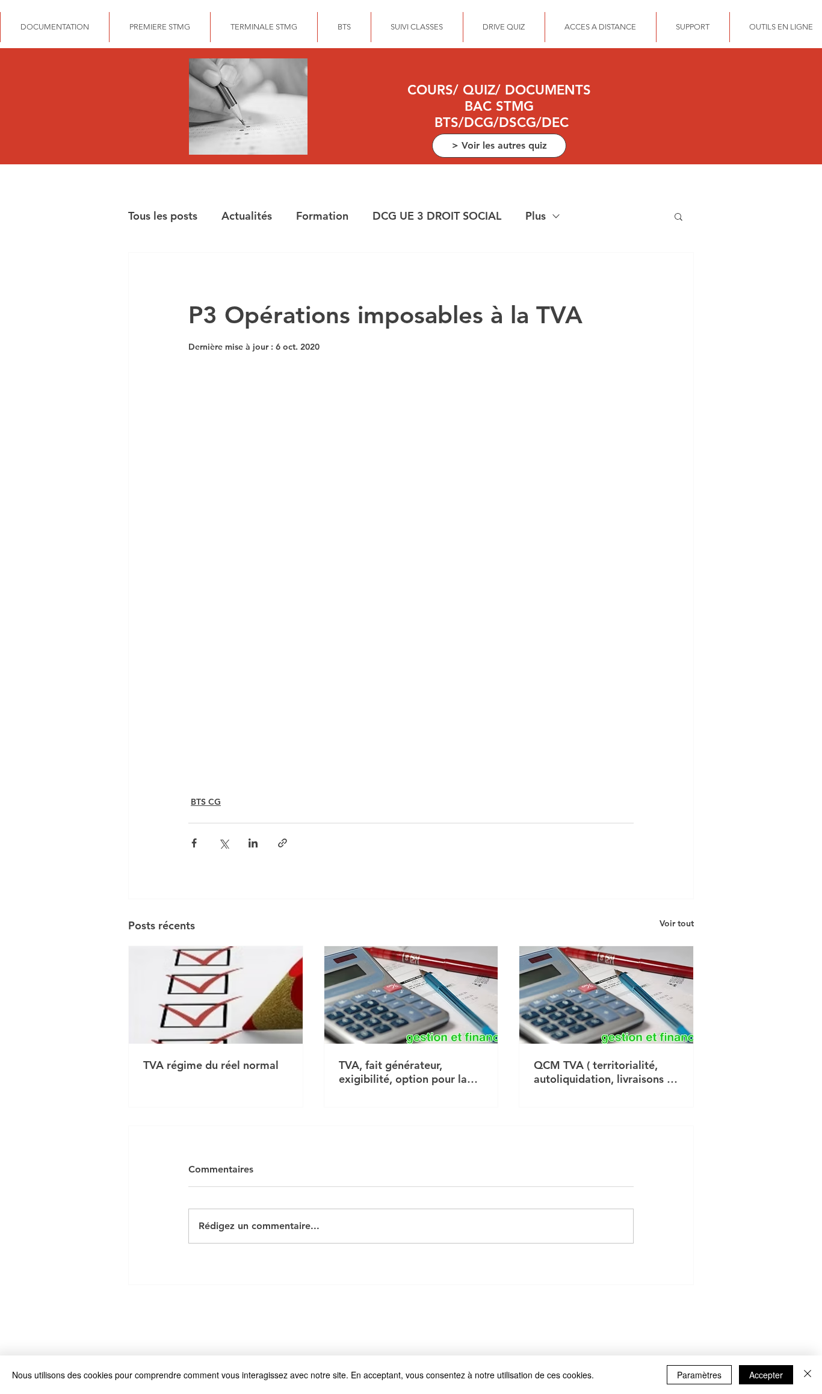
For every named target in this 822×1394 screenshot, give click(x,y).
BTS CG (206, 801)
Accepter (766, 1375)
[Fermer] (807, 1374)
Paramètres (699, 1375)
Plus (535, 216)
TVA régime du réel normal (211, 1065)
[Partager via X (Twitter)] (223, 843)
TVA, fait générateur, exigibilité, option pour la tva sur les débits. (403, 1072)
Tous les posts (162, 216)
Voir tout (677, 923)
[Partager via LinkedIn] (253, 843)
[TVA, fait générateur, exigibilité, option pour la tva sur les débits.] (411, 995)
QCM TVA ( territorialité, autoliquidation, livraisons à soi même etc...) (603, 1072)
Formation (322, 216)
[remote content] (411, 573)
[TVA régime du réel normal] (216, 995)
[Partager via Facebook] (194, 843)
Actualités (246, 216)
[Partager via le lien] (282, 843)
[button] (678, 216)
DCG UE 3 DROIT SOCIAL (436, 216)
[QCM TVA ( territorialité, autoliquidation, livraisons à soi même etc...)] (606, 995)
